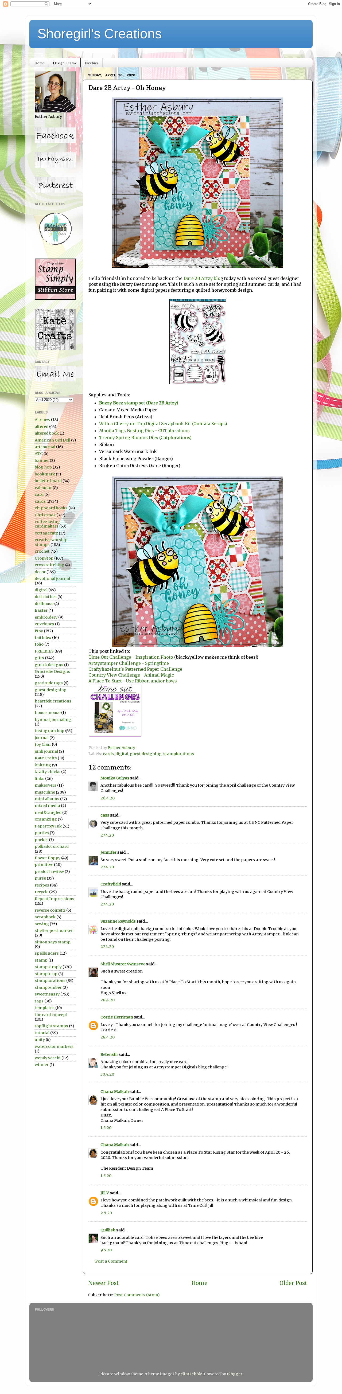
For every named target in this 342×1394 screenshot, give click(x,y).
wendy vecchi (48, 1058)
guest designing (146, 753)
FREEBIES (44, 651)
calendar (43, 487)
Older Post (293, 1283)
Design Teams (64, 62)
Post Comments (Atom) (137, 1295)
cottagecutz (46, 533)
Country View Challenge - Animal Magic (131, 675)
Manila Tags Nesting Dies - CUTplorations (145, 430)
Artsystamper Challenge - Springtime (128, 663)
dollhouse (44, 603)
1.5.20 (105, 1127)
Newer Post (103, 1283)
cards (108, 753)
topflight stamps (51, 1026)
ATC (39, 453)
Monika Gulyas (114, 778)
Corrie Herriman (116, 1017)
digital (121, 753)
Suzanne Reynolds (118, 921)
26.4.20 (107, 798)
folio (39, 644)
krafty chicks (47, 771)
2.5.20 (106, 1213)
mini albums (47, 798)
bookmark (45, 474)
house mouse (47, 712)
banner (42, 460)
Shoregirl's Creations (99, 33)
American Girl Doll (52, 440)
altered (41, 426)
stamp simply (48, 967)
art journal (45, 446)
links (39, 778)
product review (49, 871)
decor (40, 571)
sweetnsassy (47, 994)
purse (40, 878)
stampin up (46, 973)
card (39, 494)
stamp (41, 960)
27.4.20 (107, 835)
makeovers (45, 785)
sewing (42, 923)
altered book (47, 433)
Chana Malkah (114, 1091)
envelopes (44, 624)
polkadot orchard (52, 846)
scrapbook (45, 917)
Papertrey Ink (48, 826)
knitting (43, 765)
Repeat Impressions (54, 898)
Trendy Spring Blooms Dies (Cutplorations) (145, 437)
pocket (41, 839)
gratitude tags (49, 683)
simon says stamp (53, 942)
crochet (42, 551)
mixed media (47, 805)
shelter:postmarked (54, 930)
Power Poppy (47, 858)
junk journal (46, 751)
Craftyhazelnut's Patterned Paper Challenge (135, 669)
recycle (41, 891)
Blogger (234, 1374)
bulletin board (48, 480)
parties (42, 832)
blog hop (43, 467)
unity (40, 1039)
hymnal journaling (53, 719)
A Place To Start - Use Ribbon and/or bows (132, 681)
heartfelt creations (53, 701)
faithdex (43, 637)
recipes (42, 885)
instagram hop (49, 730)
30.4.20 (107, 1074)
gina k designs (49, 664)
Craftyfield (110, 884)
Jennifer (108, 852)
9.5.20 (106, 1250)
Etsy (39, 630)
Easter (41, 610)
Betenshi (109, 1054)
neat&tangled (48, 812)
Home (39, 62)
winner (42, 1064)
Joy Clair (43, 744)
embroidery (46, 617)
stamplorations (178, 753)
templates (45, 1007)
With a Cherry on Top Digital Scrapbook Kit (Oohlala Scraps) (163, 423)
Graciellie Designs (52, 671)
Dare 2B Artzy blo (202, 278)
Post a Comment (111, 1261)
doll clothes (46, 596)
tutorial (42, 1032)
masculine (45, 792)
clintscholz (191, 1374)
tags (39, 1001)
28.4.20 (107, 1000)
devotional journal (52, 578)
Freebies (92, 62)
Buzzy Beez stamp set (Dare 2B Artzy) (138, 402)
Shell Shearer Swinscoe (122, 964)
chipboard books (51, 508)
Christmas (45, 515)
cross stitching (49, 565)
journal (42, 737)
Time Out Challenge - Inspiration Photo (131, 657)
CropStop (44, 558)
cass (104, 815)
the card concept (51, 1014)
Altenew (42, 419)
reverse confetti (50, 910)
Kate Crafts (46, 758)
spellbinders (47, 953)
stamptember (48, 987)
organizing (46, 819)
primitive (44, 864)
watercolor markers (54, 1046)
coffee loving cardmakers (47, 524)
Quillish (107, 1230)
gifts (39, 657)
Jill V (104, 1192)
